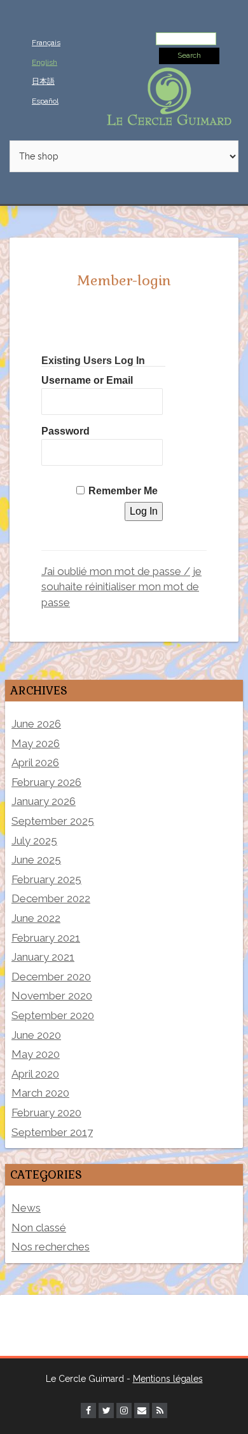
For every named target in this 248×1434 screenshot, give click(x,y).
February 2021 (45, 937)
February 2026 (46, 782)
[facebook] (88, 1410)
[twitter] (106, 1410)
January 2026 (43, 801)
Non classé (38, 1227)
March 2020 (40, 1092)
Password (65, 431)
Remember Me (123, 490)
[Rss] (159, 1410)
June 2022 (35, 918)
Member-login (124, 280)
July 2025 (34, 840)
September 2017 (52, 1132)
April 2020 (35, 1073)
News (26, 1207)
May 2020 (35, 1054)
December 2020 (51, 976)
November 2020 (51, 995)
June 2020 (36, 1035)
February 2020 (46, 1112)
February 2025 (46, 879)
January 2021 (42, 956)
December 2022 (50, 898)
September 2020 (52, 1015)
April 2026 (35, 762)
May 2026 (35, 743)
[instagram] (124, 1410)
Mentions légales (168, 1379)
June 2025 (36, 859)
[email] (141, 1410)
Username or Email (87, 380)
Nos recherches (50, 1246)
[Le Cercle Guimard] (169, 95)
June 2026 (36, 723)
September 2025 (52, 821)
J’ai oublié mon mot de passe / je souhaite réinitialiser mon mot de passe (121, 587)
